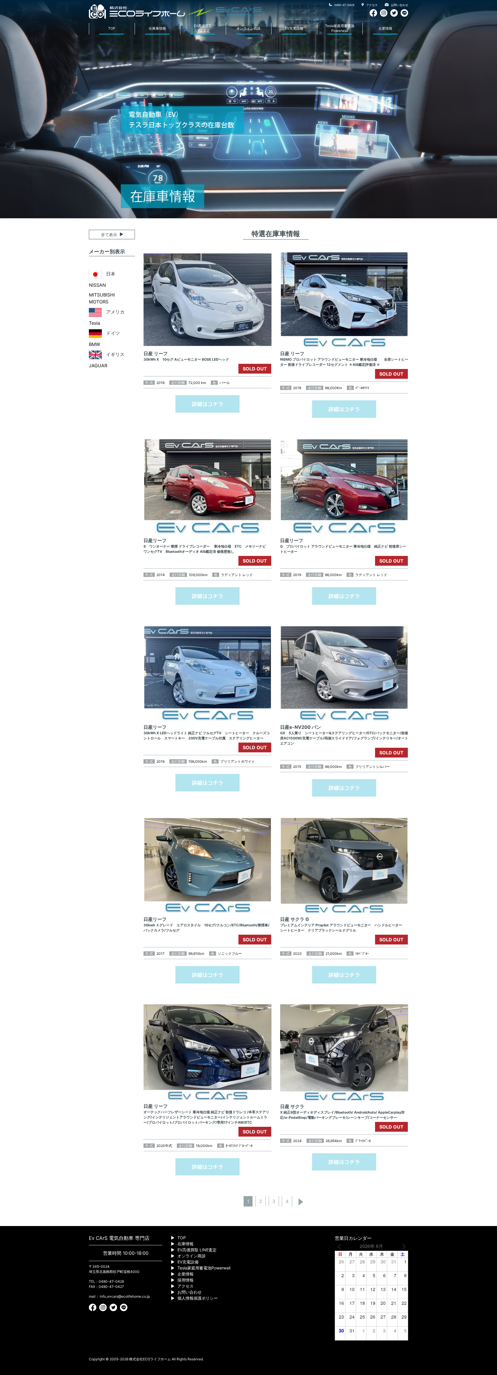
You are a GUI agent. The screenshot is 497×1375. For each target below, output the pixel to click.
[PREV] (340, 1246)
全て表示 (109, 234)
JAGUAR (98, 365)
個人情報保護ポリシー (197, 1298)
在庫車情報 (157, 28)
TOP (111, 28)
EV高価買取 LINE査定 (197, 1249)
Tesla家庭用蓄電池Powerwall (339, 28)
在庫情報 (185, 1243)
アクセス (371, 5)
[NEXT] (402, 1246)
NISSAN (97, 285)
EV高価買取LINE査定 (203, 28)
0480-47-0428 (343, 5)
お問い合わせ (399, 5)
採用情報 (185, 1280)
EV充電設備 (294, 28)
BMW (94, 344)
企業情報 (385, 28)
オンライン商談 (248, 28)
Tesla (94, 323)
